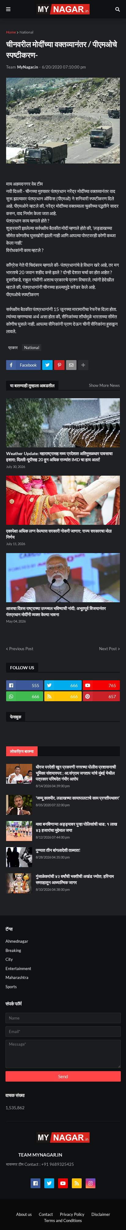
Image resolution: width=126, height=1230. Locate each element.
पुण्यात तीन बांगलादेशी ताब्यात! (58, 850)
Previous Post (21, 648)
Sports (11, 986)
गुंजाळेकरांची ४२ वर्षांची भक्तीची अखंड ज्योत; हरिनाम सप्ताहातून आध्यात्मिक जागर (75, 879)
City (9, 959)
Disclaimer (100, 1214)
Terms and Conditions (63, 1220)
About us (24, 1214)
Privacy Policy (72, 1214)
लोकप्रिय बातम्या (22, 751)
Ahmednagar (17, 941)
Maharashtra (17, 977)
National (26, 32)
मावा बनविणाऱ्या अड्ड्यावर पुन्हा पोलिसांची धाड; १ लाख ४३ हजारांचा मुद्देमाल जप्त (76, 827)
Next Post (108, 648)
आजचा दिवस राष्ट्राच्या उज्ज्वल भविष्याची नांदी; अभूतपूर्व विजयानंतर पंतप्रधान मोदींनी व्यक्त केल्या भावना (56, 611)
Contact (46, 1214)
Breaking (13, 950)
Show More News (104, 385)
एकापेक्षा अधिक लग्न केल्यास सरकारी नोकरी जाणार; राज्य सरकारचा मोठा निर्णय (59, 534)
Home (11, 32)
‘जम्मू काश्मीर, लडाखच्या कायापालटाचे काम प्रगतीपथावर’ (78, 797)
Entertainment (18, 968)
